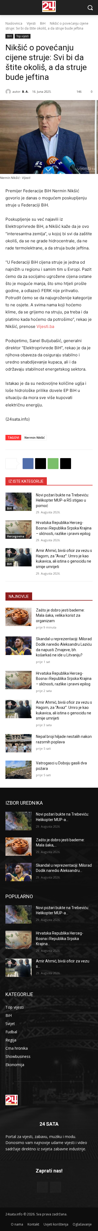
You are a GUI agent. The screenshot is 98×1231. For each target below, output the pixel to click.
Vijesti (31, 23)
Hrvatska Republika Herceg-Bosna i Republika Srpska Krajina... (59, 938)
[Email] (65, 463)
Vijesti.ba (45, 326)
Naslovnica (13, 23)
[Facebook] (28, 463)
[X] (40, 463)
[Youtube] (55, 1187)
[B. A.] (9, 91)
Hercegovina (15, 536)
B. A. (25, 91)
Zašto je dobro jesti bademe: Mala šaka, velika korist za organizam (60, 615)
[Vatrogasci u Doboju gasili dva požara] (18, 770)
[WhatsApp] (53, 463)
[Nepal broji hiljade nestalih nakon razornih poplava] (18, 743)
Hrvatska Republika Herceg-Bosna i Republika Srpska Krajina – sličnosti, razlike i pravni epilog (63, 528)
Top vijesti (22, 36)
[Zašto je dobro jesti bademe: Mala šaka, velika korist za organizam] (18, 617)
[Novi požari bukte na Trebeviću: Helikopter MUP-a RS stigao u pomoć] (18, 502)
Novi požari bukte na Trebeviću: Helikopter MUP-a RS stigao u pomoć (62, 500)
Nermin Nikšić (34, 437)
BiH (42, 23)
